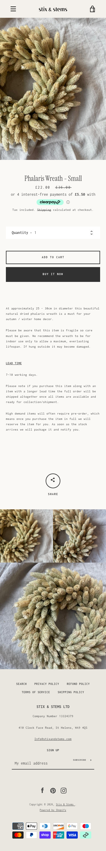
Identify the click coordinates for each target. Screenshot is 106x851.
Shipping (44, 209)
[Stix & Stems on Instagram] (64, 790)
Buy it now (53, 274)
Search (21, 684)
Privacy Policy (46, 684)
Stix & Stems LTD (53, 706)
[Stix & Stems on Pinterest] (53, 790)
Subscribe (79, 760)
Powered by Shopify (53, 810)
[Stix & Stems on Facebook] (42, 790)
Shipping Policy (71, 692)
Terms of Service (36, 692)
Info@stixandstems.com (53, 739)
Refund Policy (78, 684)
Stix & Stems (65, 804)
